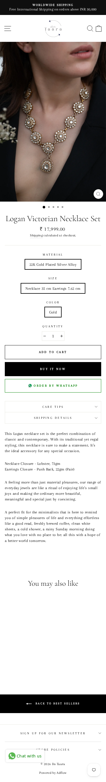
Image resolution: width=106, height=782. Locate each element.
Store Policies (53, 749)
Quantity (52, 326)
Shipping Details (53, 417)
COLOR (53, 302)
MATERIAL (53, 254)
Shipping (36, 235)
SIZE (53, 278)
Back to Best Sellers (57, 703)
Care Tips (53, 406)
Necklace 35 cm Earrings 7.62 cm (52, 288)
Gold (53, 312)
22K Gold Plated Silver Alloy (53, 264)
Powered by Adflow (52, 773)
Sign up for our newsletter (53, 733)
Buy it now (53, 369)
